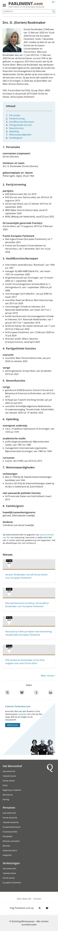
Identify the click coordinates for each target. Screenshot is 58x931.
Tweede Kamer (9, 776)
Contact (37, 898)
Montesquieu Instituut (34, 7)
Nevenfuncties (16, 128)
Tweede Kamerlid (10, 822)
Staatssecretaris (10, 850)
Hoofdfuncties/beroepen (21, 121)
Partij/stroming (17, 118)
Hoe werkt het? (9, 813)
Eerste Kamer (9, 780)
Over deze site (24, 898)
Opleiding (14, 131)
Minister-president (11, 841)
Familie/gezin (15, 137)
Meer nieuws (47, 675)
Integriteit (7, 855)
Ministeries (8, 794)
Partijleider (8, 836)
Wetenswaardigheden (20, 134)
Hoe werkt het (9, 771)
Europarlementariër (12, 827)
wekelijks (22, 714)
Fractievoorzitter (10, 831)
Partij (5, 785)
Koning (6, 799)
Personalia (14, 115)
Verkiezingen (11, 863)
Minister (6, 845)
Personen (9, 807)
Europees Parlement (12, 882)
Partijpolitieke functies (20, 124)
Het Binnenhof (12, 766)
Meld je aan (12, 725)
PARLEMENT (25, 4)
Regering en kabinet (12, 790)
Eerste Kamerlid (10, 817)
